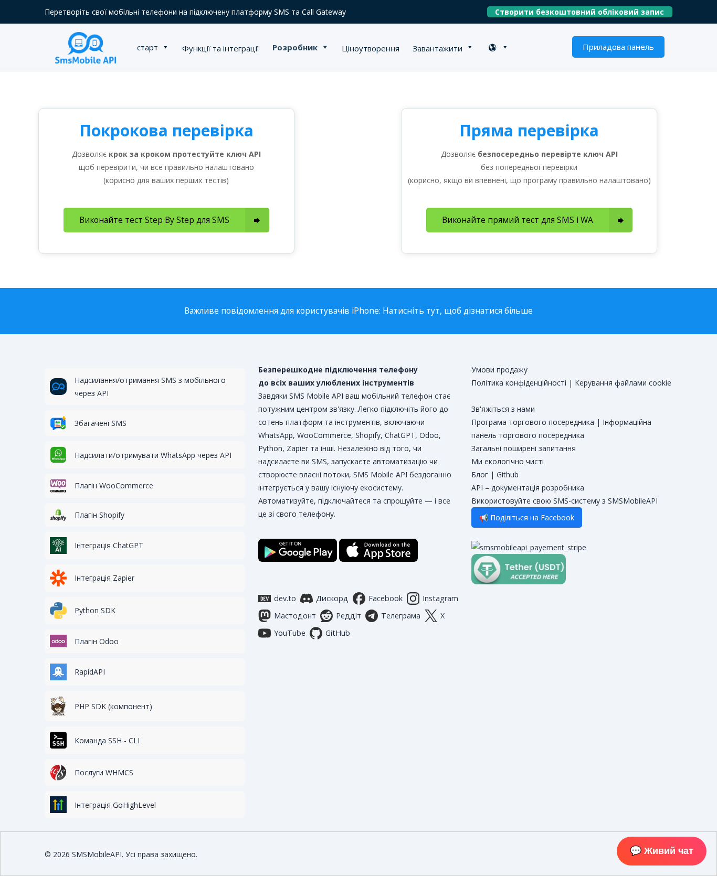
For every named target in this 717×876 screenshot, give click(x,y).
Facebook (385, 598)
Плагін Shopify (99, 515)
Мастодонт (295, 616)
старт (147, 47)
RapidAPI (90, 672)
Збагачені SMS (100, 423)
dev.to (285, 598)
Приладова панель (618, 46)
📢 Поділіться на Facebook (526, 517)
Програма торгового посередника (532, 422)
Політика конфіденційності (518, 383)
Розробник (295, 47)
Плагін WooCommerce (114, 485)
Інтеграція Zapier (104, 578)
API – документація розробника (527, 488)
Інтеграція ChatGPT (109, 545)
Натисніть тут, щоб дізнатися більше (458, 310)
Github (508, 474)
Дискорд (332, 598)
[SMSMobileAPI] (85, 47)
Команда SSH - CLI (107, 740)
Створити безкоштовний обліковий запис (583, 12)
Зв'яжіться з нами (503, 409)
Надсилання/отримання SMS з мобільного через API (150, 386)
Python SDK (95, 610)
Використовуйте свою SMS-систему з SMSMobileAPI (564, 501)
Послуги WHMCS (104, 772)
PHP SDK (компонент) (113, 706)
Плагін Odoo (97, 641)
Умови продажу (499, 370)
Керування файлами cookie (623, 383)
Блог (479, 474)
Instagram (440, 598)
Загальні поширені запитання (523, 448)
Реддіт (348, 616)
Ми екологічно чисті (507, 461)
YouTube (289, 633)
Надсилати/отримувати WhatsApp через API (153, 455)
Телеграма (400, 616)
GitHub (337, 633)
